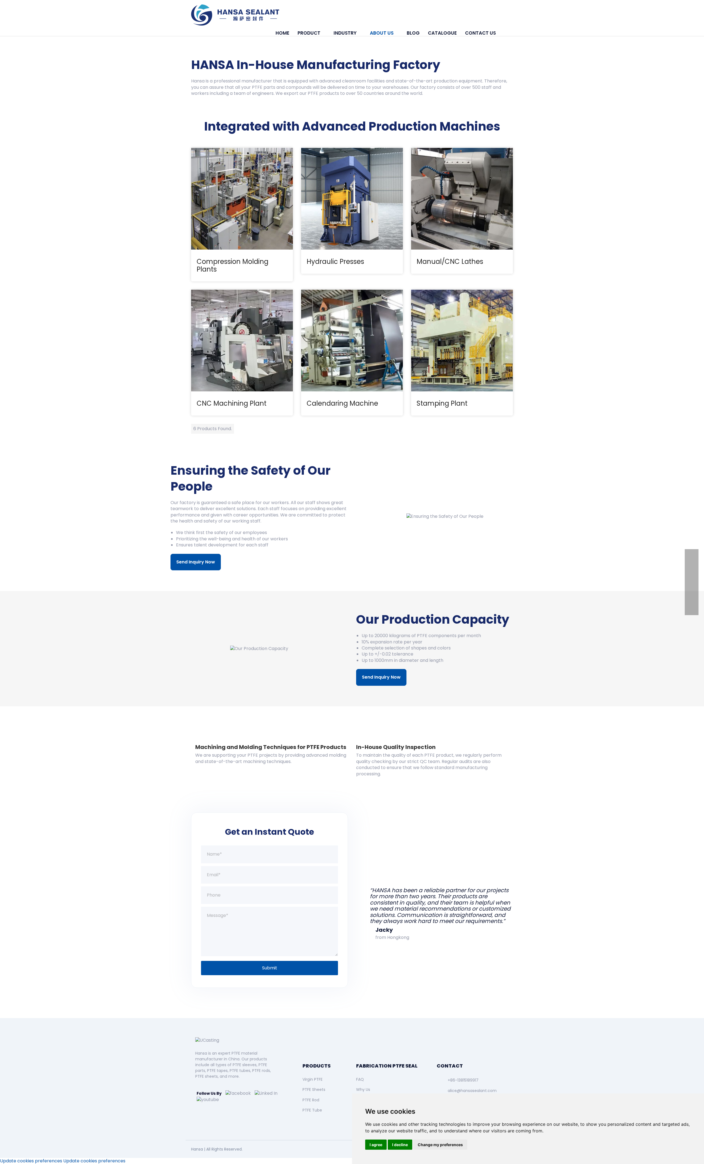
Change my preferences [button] (440, 1144)
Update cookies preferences (31, 1161)
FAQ (360, 1079)
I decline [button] (400, 1144)
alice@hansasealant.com (472, 1090)
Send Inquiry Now (195, 562)
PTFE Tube (312, 1110)
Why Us (363, 1089)
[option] (434, 900)
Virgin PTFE (312, 1079)
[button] (506, 33)
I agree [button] (376, 1144)
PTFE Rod (310, 1100)
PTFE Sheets (313, 1089)
